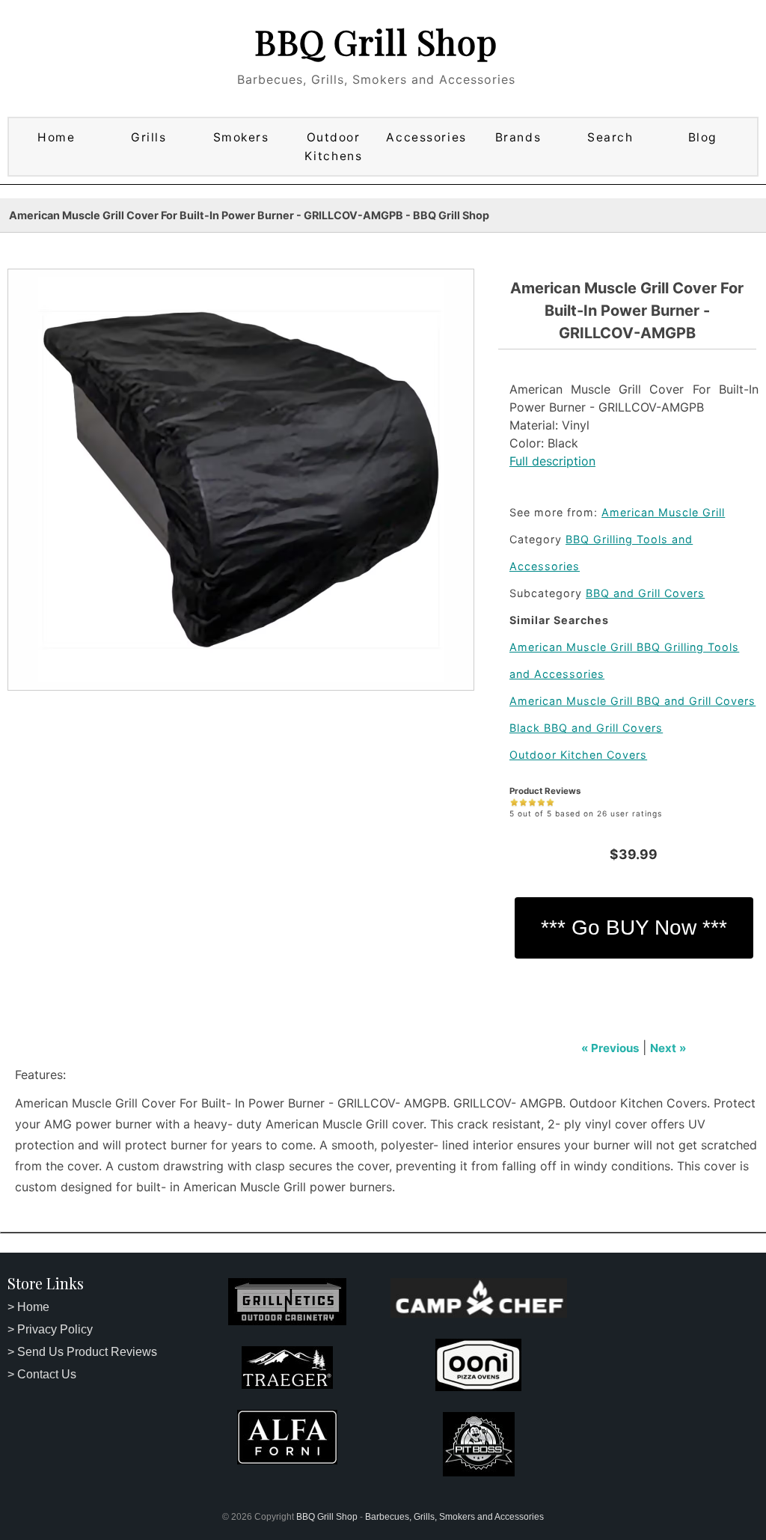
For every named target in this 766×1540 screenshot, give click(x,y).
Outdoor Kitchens (333, 146)
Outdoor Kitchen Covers (578, 754)
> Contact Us (41, 1374)
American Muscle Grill (663, 512)
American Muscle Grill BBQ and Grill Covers (632, 700)
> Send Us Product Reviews (82, 1351)
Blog (702, 137)
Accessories (426, 137)
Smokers (241, 137)
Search (610, 137)
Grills (148, 137)
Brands (518, 137)
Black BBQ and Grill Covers (586, 727)
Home (56, 137)
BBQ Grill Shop (375, 41)
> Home (28, 1307)
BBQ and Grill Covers (645, 593)
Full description (552, 460)
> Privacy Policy (50, 1329)
